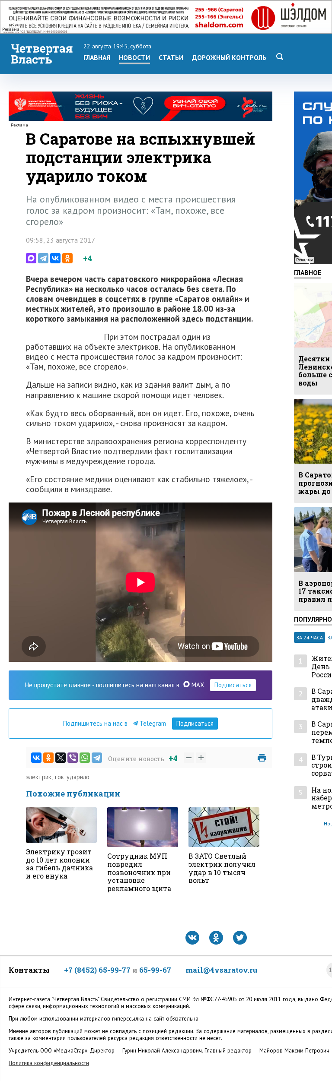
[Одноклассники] (67, 258)
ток (59, 777)
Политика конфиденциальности (49, 1063)
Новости (134, 57)
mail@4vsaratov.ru (221, 970)
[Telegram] (43, 258)
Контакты (29, 970)
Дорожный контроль (229, 57)
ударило (78, 777)
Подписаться (233, 685)
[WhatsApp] (85, 757)
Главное (307, 272)
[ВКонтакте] (55, 258)
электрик (38, 777)
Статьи (171, 57)
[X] (60, 757)
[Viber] (72, 757)
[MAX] (31, 258)
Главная (96, 57)
